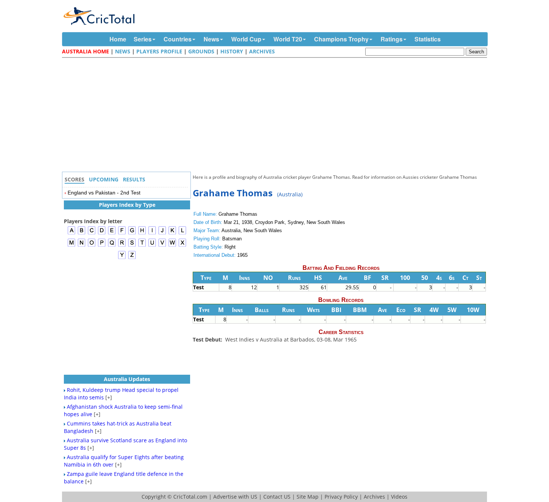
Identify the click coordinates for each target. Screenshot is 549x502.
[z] (132, 258)
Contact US (277, 496)
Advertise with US (235, 496)
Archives (262, 51)
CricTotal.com (190, 496)
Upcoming (103, 179)
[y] (122, 258)
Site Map (308, 496)
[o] (92, 245)
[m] (71, 245)
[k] (172, 233)
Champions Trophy (341, 39)
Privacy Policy (341, 496)
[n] (82, 245)
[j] (162, 233)
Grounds (201, 51)
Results (134, 179)
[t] (142, 245)
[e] (112, 233)
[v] (162, 245)
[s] (132, 245)
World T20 (287, 39)
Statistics (428, 39)
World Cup (246, 39)
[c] (92, 233)
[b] (82, 233)
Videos (399, 496)
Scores (74, 179)
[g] (132, 233)
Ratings (392, 39)
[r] (122, 245)
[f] (122, 233)
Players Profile (159, 51)
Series (143, 39)
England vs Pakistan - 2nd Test (104, 193)
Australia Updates (127, 379)
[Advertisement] (276, 115)
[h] (142, 233)
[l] (182, 233)
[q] (112, 245)
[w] (172, 245)
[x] (182, 245)
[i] (152, 233)
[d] (102, 233)
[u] (152, 245)
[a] (71, 233)
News (211, 39)
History (231, 51)
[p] (102, 245)
